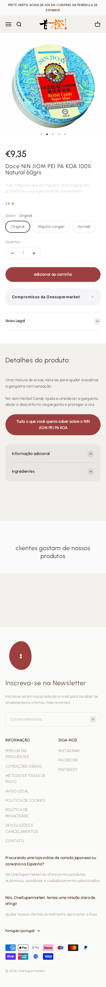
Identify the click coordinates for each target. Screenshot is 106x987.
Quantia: (12, 242)
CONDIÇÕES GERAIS (23, 766)
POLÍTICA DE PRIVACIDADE (17, 812)
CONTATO (14, 841)
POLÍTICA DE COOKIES (25, 800)
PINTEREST (68, 769)
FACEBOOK (68, 760)
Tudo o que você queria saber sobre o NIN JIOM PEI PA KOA (53, 424)
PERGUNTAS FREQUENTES (17, 754)
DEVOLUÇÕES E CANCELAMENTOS (21, 828)
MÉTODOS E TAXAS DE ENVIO (25, 778)
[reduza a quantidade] (12, 253)
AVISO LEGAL (17, 791)
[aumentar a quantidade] (34, 253)
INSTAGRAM (69, 751)
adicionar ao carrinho (53, 274)
